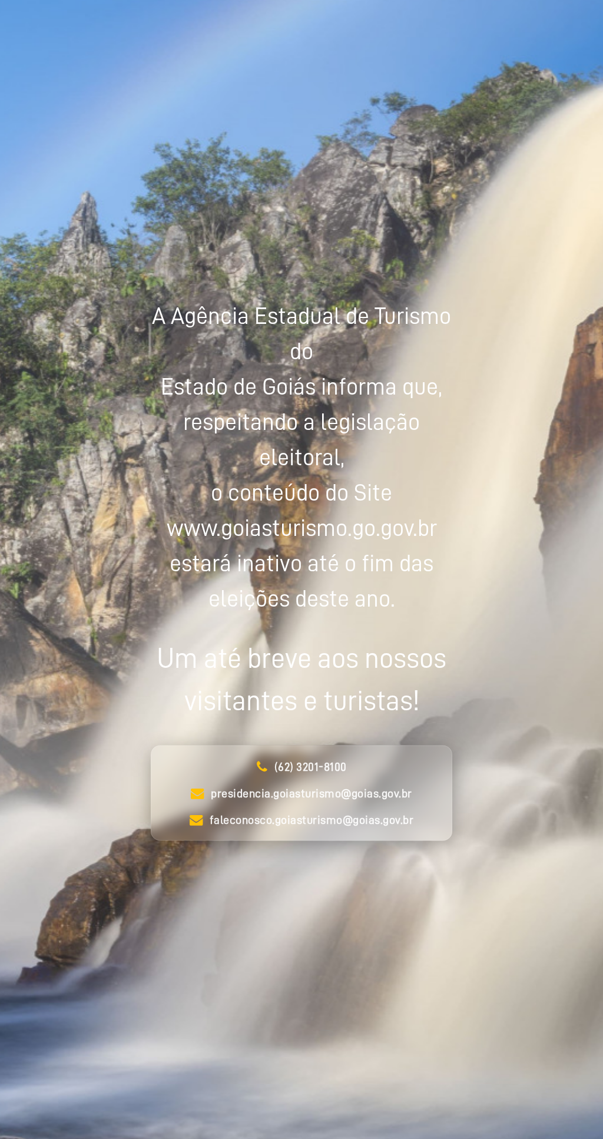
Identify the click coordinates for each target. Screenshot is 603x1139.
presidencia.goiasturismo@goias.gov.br (311, 793)
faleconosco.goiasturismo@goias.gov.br (312, 820)
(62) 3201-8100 (310, 767)
